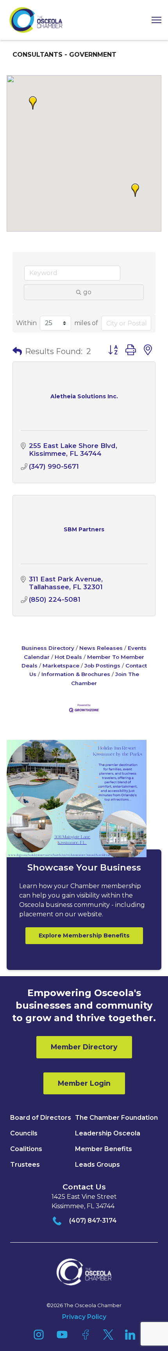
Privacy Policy (84, 1316)
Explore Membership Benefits (84, 935)
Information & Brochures (75, 674)
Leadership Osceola (107, 1133)
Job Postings (102, 665)
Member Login (84, 1083)
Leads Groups (97, 1164)
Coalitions (26, 1149)
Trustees (25, 1164)
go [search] (87, 292)
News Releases (101, 648)
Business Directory (47, 648)
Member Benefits (103, 1149)
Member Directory (84, 1047)
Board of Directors (40, 1117)
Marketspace (61, 665)
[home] (36, 20)
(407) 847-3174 (93, 1220)
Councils (24, 1133)
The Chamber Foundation (116, 1117)
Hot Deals (68, 657)
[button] (153, 20)
